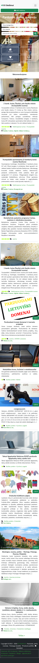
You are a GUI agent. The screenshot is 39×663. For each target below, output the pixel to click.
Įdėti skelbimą (20, 10)
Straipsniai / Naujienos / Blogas (11, 653)
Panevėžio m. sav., (8, 427)
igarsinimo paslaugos (7, 655)
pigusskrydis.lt (26, 653)
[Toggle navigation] (35, 5)
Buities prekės (10, 379)
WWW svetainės (20, 339)
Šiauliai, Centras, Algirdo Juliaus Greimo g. (16, 131)
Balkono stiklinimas (25, 651)
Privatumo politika (28, 646)
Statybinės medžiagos (24, 629)
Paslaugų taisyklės (15, 646)
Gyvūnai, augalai (21, 425)
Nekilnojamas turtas (19, 127)
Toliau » (21, 636)
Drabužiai (17, 521)
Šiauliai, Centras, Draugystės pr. (13, 189)
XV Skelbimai (8, 5)
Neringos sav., (7, 579)
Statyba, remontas (10, 629)
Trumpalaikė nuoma (31, 291)
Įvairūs (15, 239)
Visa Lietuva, (7, 523)
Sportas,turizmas (15, 577)
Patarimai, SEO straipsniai (9, 651)
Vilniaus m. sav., (8, 340)
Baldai (18, 379)
